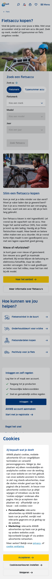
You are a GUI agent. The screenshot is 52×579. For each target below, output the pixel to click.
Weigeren (24, 572)
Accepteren (24, 557)
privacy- (37, 543)
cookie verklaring (15, 546)
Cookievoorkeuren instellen (24, 565)
